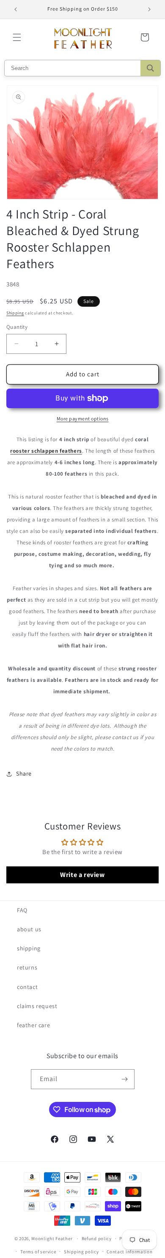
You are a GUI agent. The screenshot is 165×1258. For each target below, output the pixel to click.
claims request (37, 1006)
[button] (17, 37)
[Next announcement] (149, 9)
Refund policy (97, 1238)
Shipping (15, 313)
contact (27, 987)
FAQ (22, 910)
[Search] (150, 68)
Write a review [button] (82, 874)
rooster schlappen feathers (46, 450)
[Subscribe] (125, 1079)
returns (27, 967)
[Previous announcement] (15, 9)
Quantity (17, 327)
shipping (29, 948)
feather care (33, 1025)
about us (29, 929)
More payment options (83, 418)
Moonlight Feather (51, 1238)
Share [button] (24, 773)
